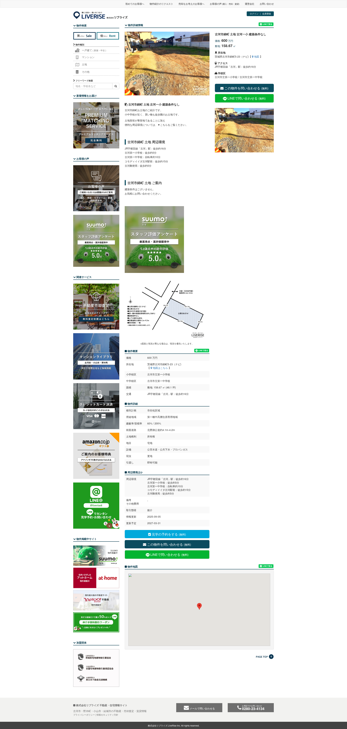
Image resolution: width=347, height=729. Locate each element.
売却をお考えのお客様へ (191, 3)
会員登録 (266, 13)
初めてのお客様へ (134, 3)
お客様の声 (224, 3)
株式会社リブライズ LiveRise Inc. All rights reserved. (173, 725)
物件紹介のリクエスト (161, 3)
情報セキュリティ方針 (107, 714)
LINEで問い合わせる (247, 98)
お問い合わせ (267, 3)
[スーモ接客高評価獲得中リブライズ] (167, 239)
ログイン (254, 13)
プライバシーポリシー (84, 714)
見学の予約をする (168, 534)
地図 (256, 56)
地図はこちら (160, 368)
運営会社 (249, 3)
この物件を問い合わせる (246, 88)
